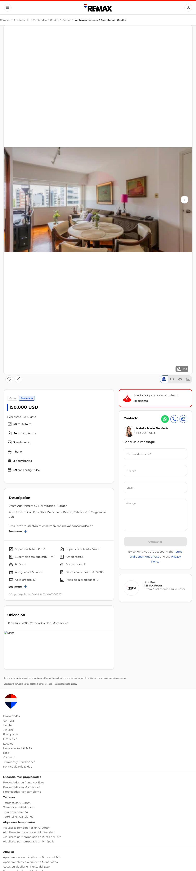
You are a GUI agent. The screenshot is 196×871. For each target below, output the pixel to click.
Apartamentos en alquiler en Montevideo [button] (30, 862)
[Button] (7, 7)
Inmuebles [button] (10, 739)
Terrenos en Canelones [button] (18, 816)
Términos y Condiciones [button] (19, 762)
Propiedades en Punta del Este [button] (23, 782)
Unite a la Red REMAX (17, 748)
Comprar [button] (9, 720)
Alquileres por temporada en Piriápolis (28, 841)
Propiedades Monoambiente (22, 791)
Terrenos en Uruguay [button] (17, 803)
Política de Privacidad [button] (17, 766)
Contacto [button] (9, 757)
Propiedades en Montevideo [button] (21, 787)
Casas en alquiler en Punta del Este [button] (26, 866)
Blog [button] (6, 753)
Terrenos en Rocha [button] (15, 812)
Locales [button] (8, 743)
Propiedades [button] (11, 716)
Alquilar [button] (8, 730)
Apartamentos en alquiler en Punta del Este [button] (32, 857)
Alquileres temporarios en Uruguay (26, 827)
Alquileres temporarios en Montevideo (28, 832)
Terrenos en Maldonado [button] (18, 807)
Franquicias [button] (10, 734)
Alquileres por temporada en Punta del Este (32, 837)
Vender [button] (7, 725)
